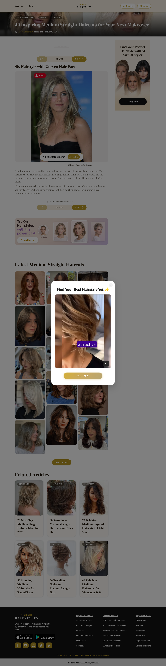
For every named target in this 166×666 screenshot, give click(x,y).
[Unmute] (106, 363)
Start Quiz (83, 375)
